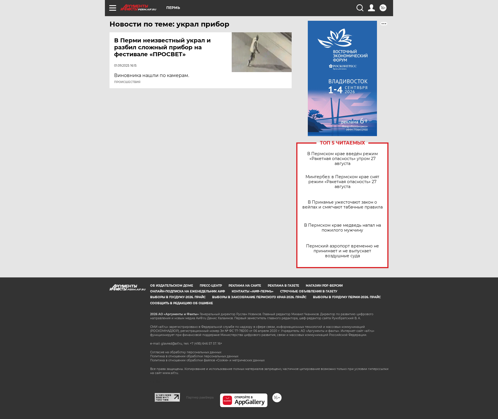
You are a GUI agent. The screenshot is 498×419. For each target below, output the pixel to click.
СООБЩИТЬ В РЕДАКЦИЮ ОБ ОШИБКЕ (181, 303)
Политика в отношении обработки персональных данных (194, 356)
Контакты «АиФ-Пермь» (252, 291)
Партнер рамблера (200, 397)
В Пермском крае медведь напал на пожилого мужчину (342, 228)
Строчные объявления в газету (308, 291)
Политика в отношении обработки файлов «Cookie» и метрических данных (207, 360)
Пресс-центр (211, 286)
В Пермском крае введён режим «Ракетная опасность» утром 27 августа (342, 158)
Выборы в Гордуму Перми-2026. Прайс (347, 297)
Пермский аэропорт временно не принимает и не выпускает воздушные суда (342, 251)
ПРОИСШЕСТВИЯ (127, 82)
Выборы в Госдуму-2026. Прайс (177, 297)
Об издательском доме (171, 286)
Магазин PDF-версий (324, 286)
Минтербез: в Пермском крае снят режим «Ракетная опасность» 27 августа (342, 181)
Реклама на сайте (245, 286)
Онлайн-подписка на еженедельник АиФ (187, 291)
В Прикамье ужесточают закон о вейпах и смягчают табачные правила (342, 205)
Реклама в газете (283, 286)
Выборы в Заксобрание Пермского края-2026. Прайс (259, 297)
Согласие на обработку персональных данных (185, 352)
